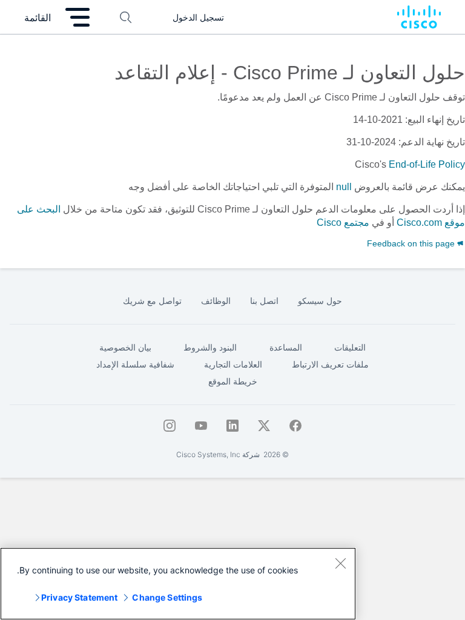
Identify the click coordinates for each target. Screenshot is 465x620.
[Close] (340, 563)
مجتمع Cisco (343, 222)
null (344, 187)
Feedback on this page (412, 243)
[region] (178, 583)
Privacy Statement (79, 597)
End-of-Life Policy (427, 164)
